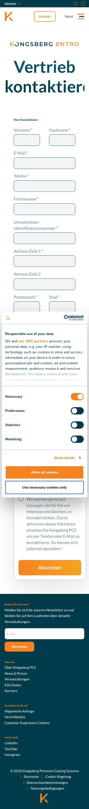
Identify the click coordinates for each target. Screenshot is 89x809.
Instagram (12, 754)
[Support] (83, 3)
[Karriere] (69, 3)
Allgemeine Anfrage (19, 711)
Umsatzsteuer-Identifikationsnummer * (36, 225)
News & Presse (16, 673)
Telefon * (21, 176)
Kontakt (45, 16)
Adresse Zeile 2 (27, 273)
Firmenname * (26, 198)
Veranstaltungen (17, 679)
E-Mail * (21, 152)
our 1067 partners (33, 341)
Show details (64, 458)
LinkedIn (11, 743)
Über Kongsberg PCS (20, 667)
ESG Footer (13, 685)
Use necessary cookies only (44, 487)
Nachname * (60, 130)
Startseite (31, 776)
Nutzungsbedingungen (47, 788)
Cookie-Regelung (58, 776)
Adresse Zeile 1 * (28, 251)
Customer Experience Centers (27, 723)
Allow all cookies (44, 472)
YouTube (11, 749)
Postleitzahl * (25, 297)
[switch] (77, 410)
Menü (69, 16)
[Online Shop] (75, 3)
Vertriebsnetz (15, 717)
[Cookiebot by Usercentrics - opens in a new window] (64, 318)
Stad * (54, 297)
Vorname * (23, 130)
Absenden (49, 568)
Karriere (11, 691)
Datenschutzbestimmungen (47, 782)
